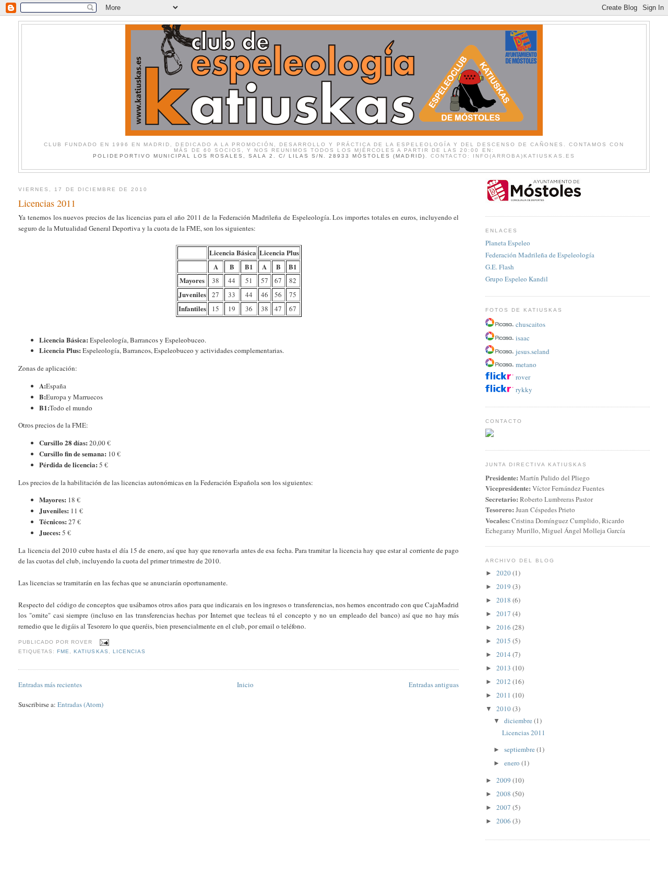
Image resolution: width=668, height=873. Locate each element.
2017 (504, 613)
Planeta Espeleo (507, 242)
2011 (504, 695)
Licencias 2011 (47, 203)
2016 (504, 627)
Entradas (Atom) (80, 704)
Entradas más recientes (50, 684)
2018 (504, 600)
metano (526, 364)
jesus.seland (533, 351)
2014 (504, 654)
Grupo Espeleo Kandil (516, 279)
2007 (504, 807)
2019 (504, 586)
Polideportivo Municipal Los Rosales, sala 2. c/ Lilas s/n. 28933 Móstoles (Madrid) (259, 156)
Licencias (129, 651)
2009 (504, 780)
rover (523, 377)
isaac (523, 338)
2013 (504, 668)
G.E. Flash (499, 267)
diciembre (519, 720)
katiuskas (91, 651)
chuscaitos (530, 324)
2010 (504, 708)
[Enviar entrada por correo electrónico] (102, 642)
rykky (524, 389)
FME (63, 651)
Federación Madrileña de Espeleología (539, 254)
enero (512, 763)
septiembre (520, 749)
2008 (504, 793)
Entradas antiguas (434, 684)
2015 (504, 640)
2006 (504, 820)
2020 (504, 572)
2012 (504, 681)
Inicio (245, 684)
